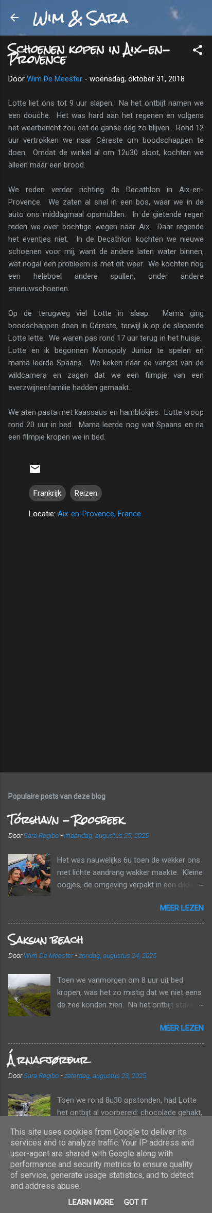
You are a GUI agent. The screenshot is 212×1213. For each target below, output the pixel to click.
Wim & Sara (80, 17)
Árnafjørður (48, 1060)
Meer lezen (182, 908)
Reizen (86, 493)
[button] (197, 52)
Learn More (91, 1202)
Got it (136, 1202)
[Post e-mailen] (35, 472)
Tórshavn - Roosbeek (66, 819)
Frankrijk (47, 493)
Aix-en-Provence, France (99, 513)
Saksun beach (45, 940)
